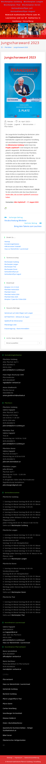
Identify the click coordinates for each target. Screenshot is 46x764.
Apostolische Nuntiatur (11, 728)
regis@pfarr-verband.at (11, 383)
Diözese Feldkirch (9, 718)
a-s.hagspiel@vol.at (10, 632)
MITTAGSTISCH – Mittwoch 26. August (16, 317)
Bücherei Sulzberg (10, 694)
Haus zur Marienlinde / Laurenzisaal (16, 249)
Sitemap (7, 242)
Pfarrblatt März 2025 (11, 297)
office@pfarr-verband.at (12, 656)
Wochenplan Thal (12, 5)
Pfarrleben (8, 126)
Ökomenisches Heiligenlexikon (14, 740)
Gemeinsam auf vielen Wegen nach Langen (18, 313)
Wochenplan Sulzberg (11, 2)
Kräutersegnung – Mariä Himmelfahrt (16, 329)
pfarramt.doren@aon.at (12, 462)
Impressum (18, 758)
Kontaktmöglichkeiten (11, 244)
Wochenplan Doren (31, 5)
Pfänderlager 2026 (10, 325)
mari (4, 669)
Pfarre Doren (7, 704)
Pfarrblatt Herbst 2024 (11, 294)
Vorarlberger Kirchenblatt (12, 713)
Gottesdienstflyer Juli (22, 8)
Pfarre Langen (8, 699)
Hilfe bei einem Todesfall (12, 246)
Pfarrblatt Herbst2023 (11, 289)
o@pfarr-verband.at (13, 669)
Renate (10, 121)
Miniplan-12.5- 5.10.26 (11, 287)
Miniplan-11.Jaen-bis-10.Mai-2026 (15, 299)
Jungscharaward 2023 (21, 47)
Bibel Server (7, 735)
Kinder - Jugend (13, 124)
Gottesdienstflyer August (23, 11)
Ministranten (28, 124)
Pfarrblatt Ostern (10, 292)
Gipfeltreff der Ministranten (13, 321)
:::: (4, 745)
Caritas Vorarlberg (9, 708)
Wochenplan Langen (33, 2)
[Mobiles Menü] (23, 37)
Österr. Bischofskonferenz (12, 723)
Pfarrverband (8, 679)
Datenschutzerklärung (31, 758)
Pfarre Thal (17, 699)
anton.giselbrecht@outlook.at (14, 395)
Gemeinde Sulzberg (10, 689)
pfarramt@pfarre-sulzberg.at (14, 370)
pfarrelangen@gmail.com (12, 485)
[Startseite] (2, 47)
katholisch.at (11, 730)
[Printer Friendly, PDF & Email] (5, 208)
